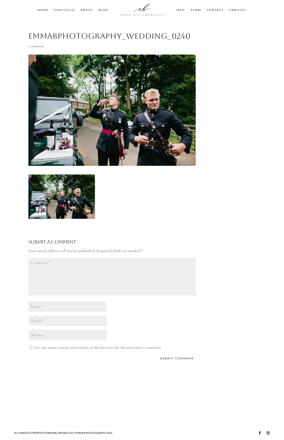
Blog (104, 10)
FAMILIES (237, 10)
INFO (180, 10)
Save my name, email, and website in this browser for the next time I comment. (98, 347)
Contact (215, 10)
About (87, 10)
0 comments (36, 46)
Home (43, 10)
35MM (196, 10)
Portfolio (64, 10)
